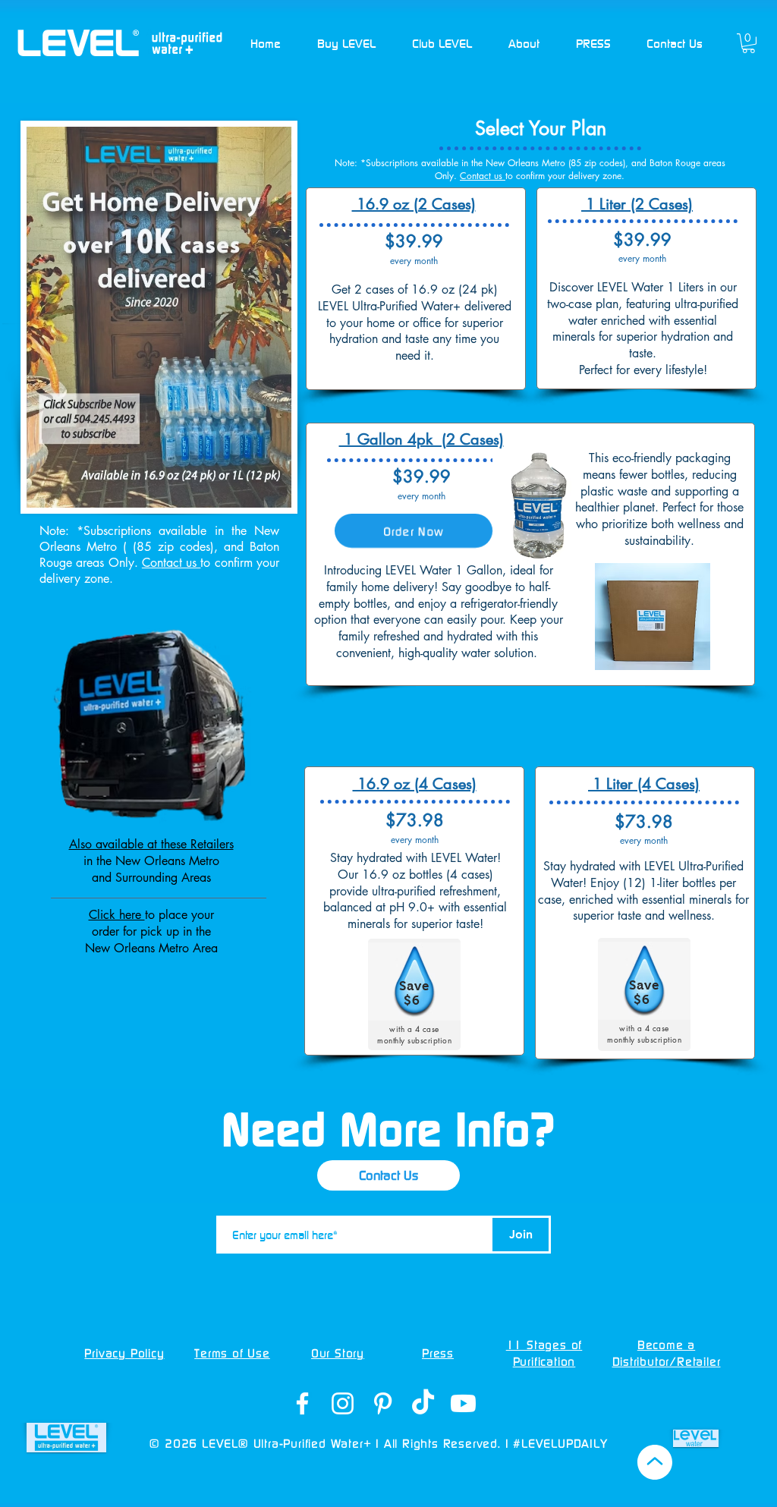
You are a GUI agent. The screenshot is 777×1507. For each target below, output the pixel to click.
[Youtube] (463, 1403)
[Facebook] (302, 1403)
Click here (117, 915)
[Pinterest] (383, 1403)
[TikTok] (423, 1403)
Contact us (171, 563)
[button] (346, 43)
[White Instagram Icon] (342, 1403)
